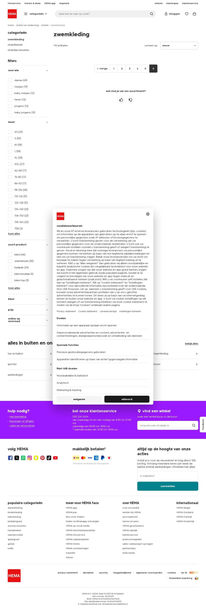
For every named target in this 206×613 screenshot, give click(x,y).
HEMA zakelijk (129, 530)
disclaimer (88, 572)
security (103, 572)
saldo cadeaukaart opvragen (137, 544)
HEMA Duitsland (184, 512)
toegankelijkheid (122, 572)
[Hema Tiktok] (49, 458)
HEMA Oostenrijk (185, 521)
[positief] (121, 100)
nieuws (69, 557)
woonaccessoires (17, 525)
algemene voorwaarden (149, 572)
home (11, 25)
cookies (171, 572)
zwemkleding (16, 39)
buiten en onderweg (27, 25)
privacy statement (68, 572)
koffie (10, 548)
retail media (128, 553)
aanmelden (168, 486)
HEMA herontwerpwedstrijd (80, 530)
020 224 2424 (80, 416)
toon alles (14, 233)
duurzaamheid (130, 516)
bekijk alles (191, 343)
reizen (157, 364)
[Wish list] (187, 14)
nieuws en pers (130, 521)
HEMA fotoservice (75, 534)
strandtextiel (15, 44)
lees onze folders (75, 516)
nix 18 (184, 572)
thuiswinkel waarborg (180, 578)
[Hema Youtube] (55, 458)
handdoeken (14, 530)
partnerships (129, 548)
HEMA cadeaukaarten (77, 539)
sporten (12, 364)
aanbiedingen (15, 374)
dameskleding (15, 507)
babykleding (14, 516)
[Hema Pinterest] (42, 458)
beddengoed (15, 521)
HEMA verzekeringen (77, 548)
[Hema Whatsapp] (23, 458)
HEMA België (183, 507)
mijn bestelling (18, 416)
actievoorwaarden (132, 539)
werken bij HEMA (131, 512)
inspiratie (70, 553)
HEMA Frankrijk (184, 516)
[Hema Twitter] (16, 458)
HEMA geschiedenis (133, 525)
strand (44, 25)
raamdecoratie (15, 534)
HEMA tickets (73, 544)
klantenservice (130, 534)
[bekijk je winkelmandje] (194, 14)
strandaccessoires (18, 49)
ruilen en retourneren (22, 425)
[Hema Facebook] (10, 458)
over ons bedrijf (130, 507)
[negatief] (130, 100)
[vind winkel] (194, 425)
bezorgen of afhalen (22, 421)
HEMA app (71, 507)
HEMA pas (71, 512)
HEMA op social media (77, 525)
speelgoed (13, 539)
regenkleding (161, 353)
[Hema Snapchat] (36, 458)
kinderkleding (15, 512)
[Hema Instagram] (29, 458)
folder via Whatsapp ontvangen (82, 521)
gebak (11, 544)
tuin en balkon (15, 353)
